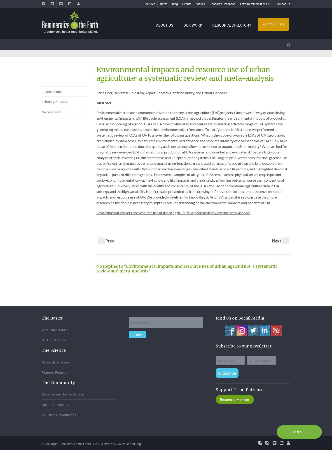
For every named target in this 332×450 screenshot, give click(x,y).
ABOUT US (164, 25)
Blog (175, 4)
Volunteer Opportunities (59, 415)
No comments (51, 112)
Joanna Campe (52, 91)
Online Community (55, 404)
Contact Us (283, 4)
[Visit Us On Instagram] (241, 330)
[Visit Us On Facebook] (230, 330)
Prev (107, 240)
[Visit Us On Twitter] (253, 330)
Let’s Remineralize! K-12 (255, 4)
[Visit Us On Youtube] (276, 330)
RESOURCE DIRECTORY (231, 25)
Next (279, 240)
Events (187, 4)
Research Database (222, 4)
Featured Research (55, 372)
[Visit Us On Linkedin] (264, 330)
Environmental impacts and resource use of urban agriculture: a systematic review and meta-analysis (173, 212)
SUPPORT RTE (273, 24)
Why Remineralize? (55, 330)
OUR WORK (192, 25)
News (163, 4)
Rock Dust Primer (54, 340)
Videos (200, 4)
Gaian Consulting (129, 444)
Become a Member (234, 399)
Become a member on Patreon (63, 394)
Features (149, 4)
